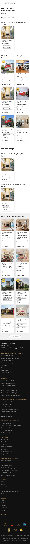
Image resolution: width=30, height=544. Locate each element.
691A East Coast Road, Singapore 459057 (12, 348)
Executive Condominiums (7, 428)
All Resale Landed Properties (9, 402)
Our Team (3, 484)
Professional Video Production (9, 470)
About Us (3, 481)
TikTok (3, 500)
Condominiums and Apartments (9, 363)
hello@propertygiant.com (8, 343)
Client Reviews (5, 489)
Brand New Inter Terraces (8, 383)
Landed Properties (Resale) (8, 360)
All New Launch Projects (7, 423)
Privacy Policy (13, 540)
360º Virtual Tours (6, 472)
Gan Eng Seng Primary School (9, 3)
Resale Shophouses (6, 416)
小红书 (3, 510)
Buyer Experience (6, 463)
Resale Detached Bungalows (8, 411)
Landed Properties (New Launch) (10, 358)
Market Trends (5, 442)
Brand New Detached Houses (9, 390)
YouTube (3, 503)
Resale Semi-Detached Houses (9, 409)
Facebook (4, 507)
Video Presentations (6, 446)
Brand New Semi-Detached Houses (10, 388)
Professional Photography (8, 468)
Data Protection (22, 540)
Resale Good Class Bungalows (9, 414)
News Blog (4, 444)
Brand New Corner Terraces (8, 385)
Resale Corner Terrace (7, 406)
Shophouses (4, 370)
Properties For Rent (6, 372)
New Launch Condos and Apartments (11, 425)
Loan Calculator (5, 449)
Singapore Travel (5, 454)
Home (2, 2)
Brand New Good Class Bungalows (10, 395)
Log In (3, 516)
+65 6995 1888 (5, 345)
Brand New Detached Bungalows (10, 393)
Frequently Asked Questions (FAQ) (10, 491)
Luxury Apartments (6, 365)
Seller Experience (6, 460)
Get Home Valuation (6, 465)
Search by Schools (10, 2)
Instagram (3, 505)
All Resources (4, 439)
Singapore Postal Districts (8, 451)
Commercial (4, 367)
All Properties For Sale (7, 355)
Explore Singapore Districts (8, 475)
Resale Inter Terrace (6, 404)
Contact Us (4, 493)
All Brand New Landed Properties (10, 380)
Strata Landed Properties (8, 432)
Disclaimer (7, 540)
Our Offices (4, 486)
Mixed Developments (6, 430)
